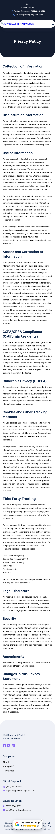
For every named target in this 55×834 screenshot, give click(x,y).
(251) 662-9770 (13, 786)
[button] (53, 24)
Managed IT (9, 766)
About (6, 762)
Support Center (27, 7)
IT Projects (8, 770)
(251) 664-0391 (13, 806)
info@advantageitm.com (18, 810)
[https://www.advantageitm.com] (18, 23)
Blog (28, 4)
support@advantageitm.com (20, 790)
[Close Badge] (41, 820)
